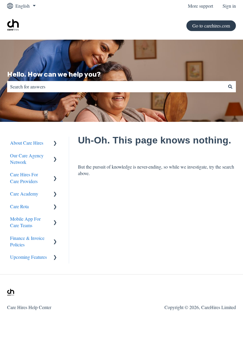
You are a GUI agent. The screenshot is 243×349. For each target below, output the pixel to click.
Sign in (229, 6)
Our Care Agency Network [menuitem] (27, 158)
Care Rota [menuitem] (19, 206)
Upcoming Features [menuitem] (28, 257)
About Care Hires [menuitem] (26, 143)
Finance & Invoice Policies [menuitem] (27, 241)
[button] (55, 143)
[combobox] (116, 86)
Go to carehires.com (211, 25)
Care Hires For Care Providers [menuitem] (24, 177)
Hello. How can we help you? (54, 74)
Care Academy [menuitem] (24, 193)
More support (200, 6)
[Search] (230, 86)
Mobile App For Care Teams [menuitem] (25, 222)
